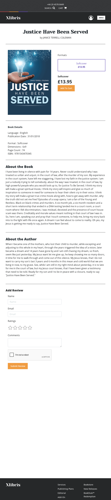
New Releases (90, 488)
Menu (101, 18)
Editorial (62, 493)
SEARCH (48, 8)
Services (62, 484)
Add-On (61, 497)
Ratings (12, 321)
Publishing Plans (66, 488)
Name (11, 296)
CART (61, 8)
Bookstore (88, 484)
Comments (14, 335)
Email (11, 308)
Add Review (14, 290)
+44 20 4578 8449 (55, 4)
